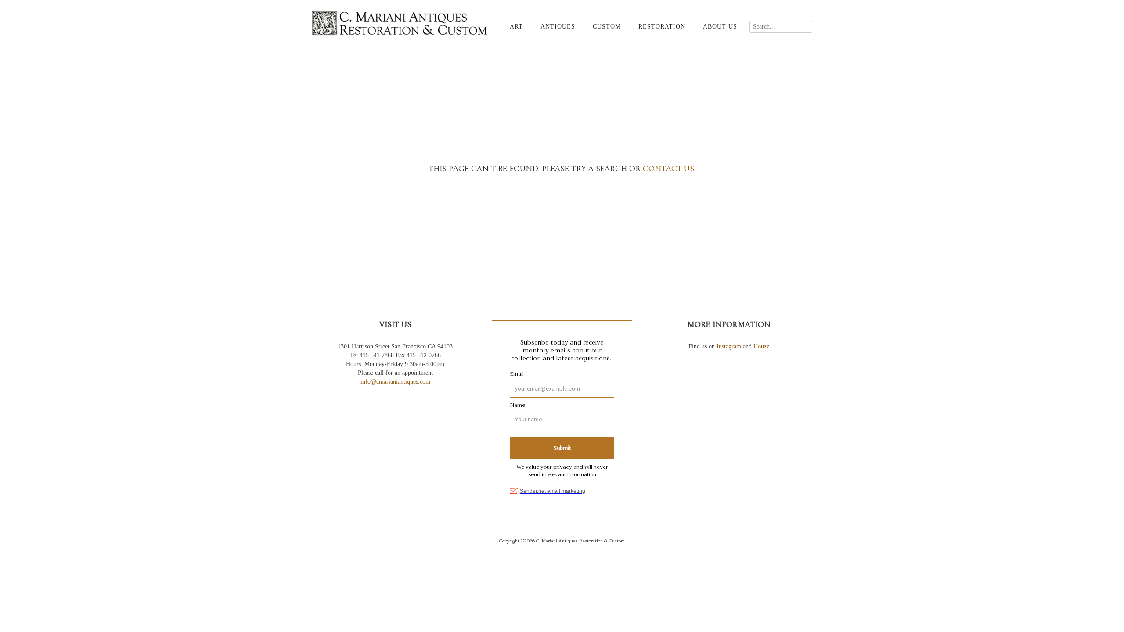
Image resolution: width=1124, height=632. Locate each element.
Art (516, 26)
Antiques (557, 26)
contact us (668, 168)
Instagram (729, 346)
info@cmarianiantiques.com (395, 381)
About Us (720, 26)
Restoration (661, 26)
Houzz (761, 346)
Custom (607, 26)
